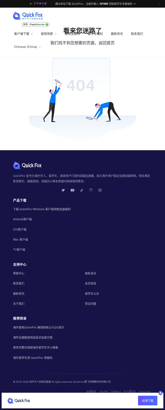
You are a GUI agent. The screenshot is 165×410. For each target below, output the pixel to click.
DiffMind (116, 391)
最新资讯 (117, 34)
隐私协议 (90, 273)
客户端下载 (21, 34)
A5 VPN (103, 391)
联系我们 (137, 34)
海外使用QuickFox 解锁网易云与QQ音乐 (38, 327)
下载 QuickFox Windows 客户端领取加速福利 (42, 209)
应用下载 (147, 400)
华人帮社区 (130, 391)
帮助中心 (18, 273)
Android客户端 (22, 219)
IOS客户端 (19, 229)
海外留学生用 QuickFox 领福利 (32, 357)
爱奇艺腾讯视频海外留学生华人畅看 (35, 347)
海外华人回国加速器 (40, 381)
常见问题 (90, 303)
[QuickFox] (28, 17)
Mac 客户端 (20, 239)
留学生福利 (95, 34)
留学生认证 (92, 293)
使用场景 (47, 34)
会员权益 (90, 283)
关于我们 (18, 303)
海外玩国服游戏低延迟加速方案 (33, 337)
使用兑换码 (72, 34)
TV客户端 (19, 249)
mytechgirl (145, 391)
